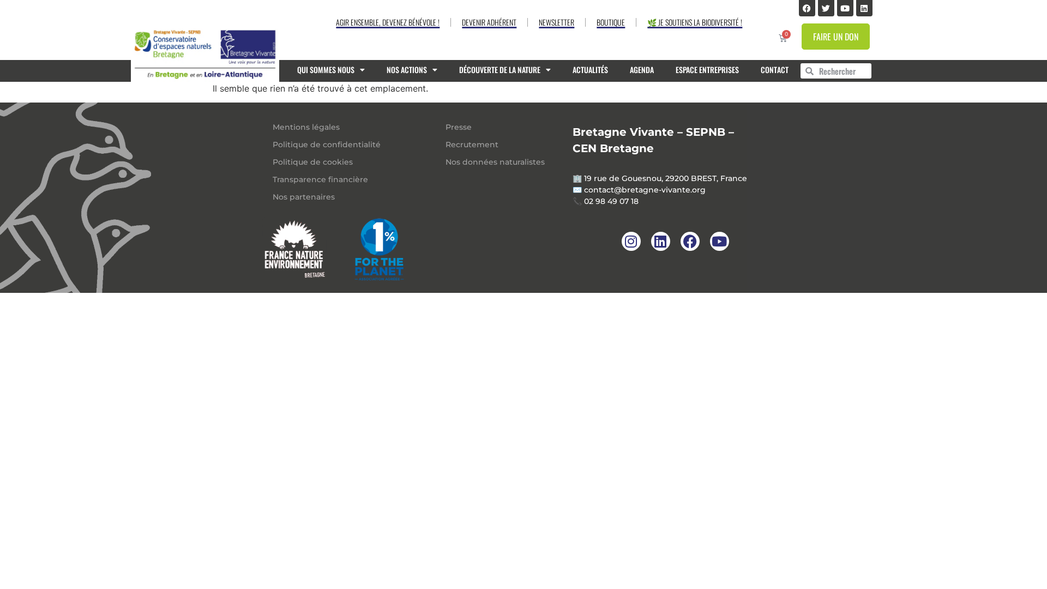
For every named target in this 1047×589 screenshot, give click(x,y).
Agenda (642, 69)
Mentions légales (306, 127)
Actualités (590, 69)
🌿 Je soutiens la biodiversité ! (694, 22)
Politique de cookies (313, 162)
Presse (459, 127)
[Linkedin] (864, 8)
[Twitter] (826, 8)
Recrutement (472, 144)
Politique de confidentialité (327, 144)
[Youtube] (845, 8)
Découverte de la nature (499, 69)
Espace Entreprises (707, 69)
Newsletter (556, 22)
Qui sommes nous (325, 69)
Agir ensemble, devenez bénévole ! (388, 22)
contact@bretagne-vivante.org (645, 190)
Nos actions (407, 69)
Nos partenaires (304, 197)
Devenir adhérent (489, 22)
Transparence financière (320, 179)
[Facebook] (807, 8)
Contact (775, 69)
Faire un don (835, 36)
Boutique (611, 22)
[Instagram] (631, 241)
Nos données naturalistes (495, 162)
